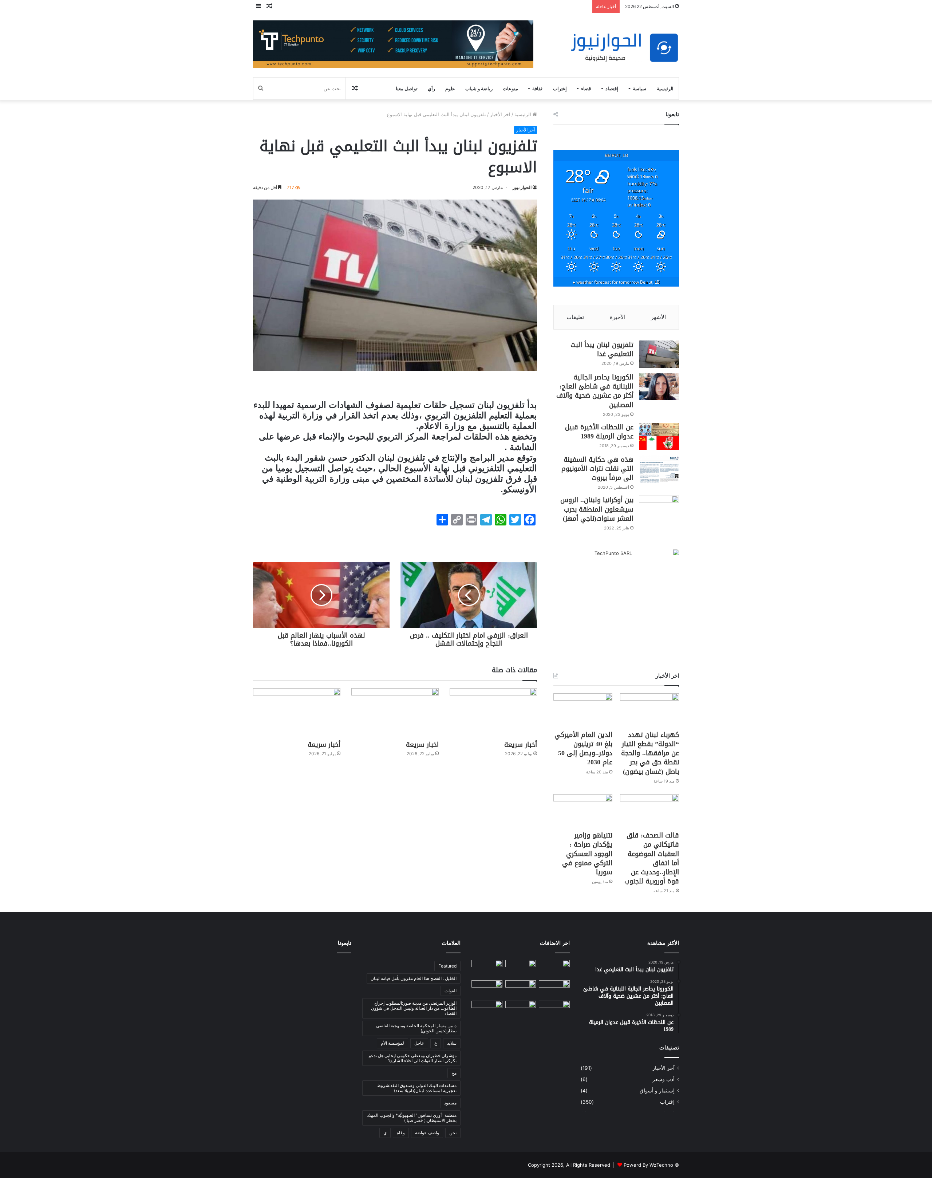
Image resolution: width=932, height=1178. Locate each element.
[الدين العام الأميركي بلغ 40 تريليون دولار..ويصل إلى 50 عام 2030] (582, 709)
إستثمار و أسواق (657, 1091)
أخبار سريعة (520, 744)
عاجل (419, 1043)
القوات (451, 990)
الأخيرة (617, 317)
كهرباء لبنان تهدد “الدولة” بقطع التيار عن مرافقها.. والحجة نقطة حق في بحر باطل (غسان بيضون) (650, 753)
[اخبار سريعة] (395, 712)
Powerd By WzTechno (648, 1165)
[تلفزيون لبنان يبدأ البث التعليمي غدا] (659, 354)
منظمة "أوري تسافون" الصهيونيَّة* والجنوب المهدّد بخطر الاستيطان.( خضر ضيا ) (412, 1117)
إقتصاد (611, 88)
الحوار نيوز (522, 187)
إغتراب (560, 88)
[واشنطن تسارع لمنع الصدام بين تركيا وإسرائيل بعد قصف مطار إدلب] (486, 1009)
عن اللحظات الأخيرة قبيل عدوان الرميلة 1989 (599, 431)
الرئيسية (665, 88)
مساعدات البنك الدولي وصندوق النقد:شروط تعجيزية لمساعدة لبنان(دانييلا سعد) (417, 1088)
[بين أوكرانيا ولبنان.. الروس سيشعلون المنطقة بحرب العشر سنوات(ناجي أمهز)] (659, 509)
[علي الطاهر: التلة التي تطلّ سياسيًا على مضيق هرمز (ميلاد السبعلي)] (554, 1009)
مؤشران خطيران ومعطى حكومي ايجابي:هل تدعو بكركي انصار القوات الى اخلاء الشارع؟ (413, 1058)
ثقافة (537, 88)
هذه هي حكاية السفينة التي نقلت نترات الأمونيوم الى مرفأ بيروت (597, 468)
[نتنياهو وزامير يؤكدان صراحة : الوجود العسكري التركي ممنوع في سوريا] (582, 810)
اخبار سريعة (422, 744)
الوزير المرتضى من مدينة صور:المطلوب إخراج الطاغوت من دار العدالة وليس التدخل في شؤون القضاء (414, 1008)
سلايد (452, 1043)
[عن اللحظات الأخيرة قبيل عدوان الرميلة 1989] (659, 436)
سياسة (639, 88)
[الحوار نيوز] (624, 48)
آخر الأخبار (500, 114)
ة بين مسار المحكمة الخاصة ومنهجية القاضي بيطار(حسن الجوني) (416, 1028)
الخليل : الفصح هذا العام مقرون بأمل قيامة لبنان (414, 978)
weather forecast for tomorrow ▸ (616, 282)
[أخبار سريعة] (493, 712)
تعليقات (575, 317)
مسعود (450, 1103)
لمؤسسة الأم (392, 1043)
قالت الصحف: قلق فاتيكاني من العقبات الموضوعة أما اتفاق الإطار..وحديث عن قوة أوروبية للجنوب (651, 858)
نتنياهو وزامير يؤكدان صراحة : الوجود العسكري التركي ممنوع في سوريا (587, 853)
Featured (447, 966)
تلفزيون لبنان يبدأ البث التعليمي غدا (601, 349)
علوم (450, 88)
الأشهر (658, 317)
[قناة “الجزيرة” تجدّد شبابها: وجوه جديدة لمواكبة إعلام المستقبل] (520, 1009)
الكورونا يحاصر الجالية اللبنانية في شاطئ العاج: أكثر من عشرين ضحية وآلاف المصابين (594, 391)
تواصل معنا (407, 88)
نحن (453, 1132)
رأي (431, 88)
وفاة (401, 1132)
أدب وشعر (663, 1079)
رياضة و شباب (479, 88)
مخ (454, 1073)
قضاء (586, 88)
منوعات (510, 88)
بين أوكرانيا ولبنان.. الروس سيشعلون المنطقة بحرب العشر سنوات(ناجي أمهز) (596, 509)
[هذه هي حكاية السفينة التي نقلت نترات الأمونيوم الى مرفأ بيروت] (659, 468)
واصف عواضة (427, 1132)
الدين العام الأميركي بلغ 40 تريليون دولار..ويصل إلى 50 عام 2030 (583, 749)
